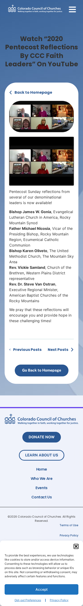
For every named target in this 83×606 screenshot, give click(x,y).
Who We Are (42, 479)
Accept (42, 589)
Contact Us (41, 497)
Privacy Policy (59, 600)
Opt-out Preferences (28, 600)
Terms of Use (68, 525)
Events (41, 488)
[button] (76, 546)
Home (41, 469)
